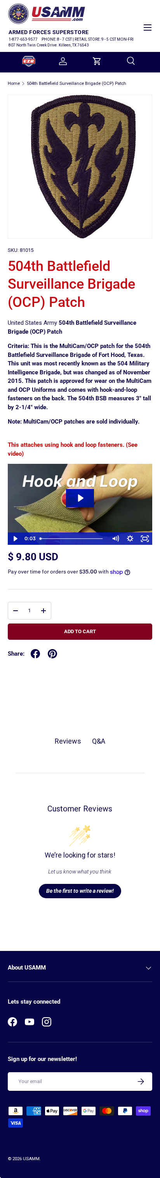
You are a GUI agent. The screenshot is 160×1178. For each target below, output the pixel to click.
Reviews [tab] (68, 741)
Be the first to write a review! (80, 891)
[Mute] (115, 538)
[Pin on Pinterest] (52, 653)
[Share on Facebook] (35, 653)
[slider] (72, 538)
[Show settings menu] (130, 538)
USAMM (31, 1158)
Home (14, 83)
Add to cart (80, 631)
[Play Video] (15, 538)
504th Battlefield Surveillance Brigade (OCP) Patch (76, 83)
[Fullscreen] (144, 538)
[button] (97, 61)
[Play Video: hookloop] (80, 498)
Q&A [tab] (98, 741)
